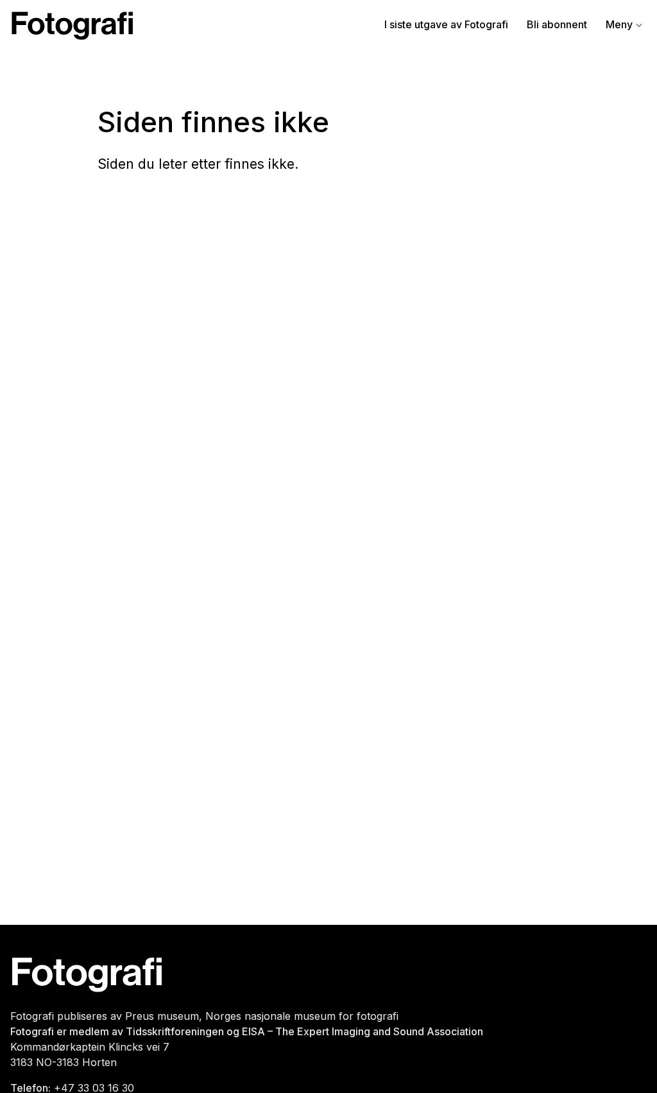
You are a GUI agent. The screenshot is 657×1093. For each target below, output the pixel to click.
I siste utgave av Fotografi (446, 24)
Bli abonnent (557, 24)
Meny (619, 24)
